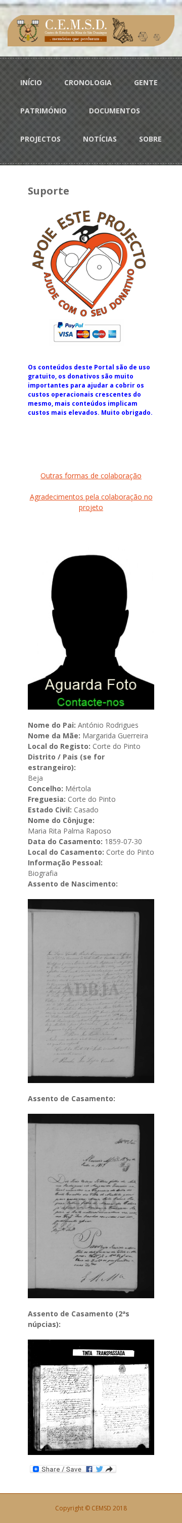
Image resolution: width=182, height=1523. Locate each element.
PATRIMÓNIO (43, 110)
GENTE (146, 82)
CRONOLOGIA (88, 82)
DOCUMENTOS (114, 110)
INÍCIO (31, 82)
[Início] (91, 30)
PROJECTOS (40, 139)
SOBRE (150, 139)
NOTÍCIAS (100, 139)
